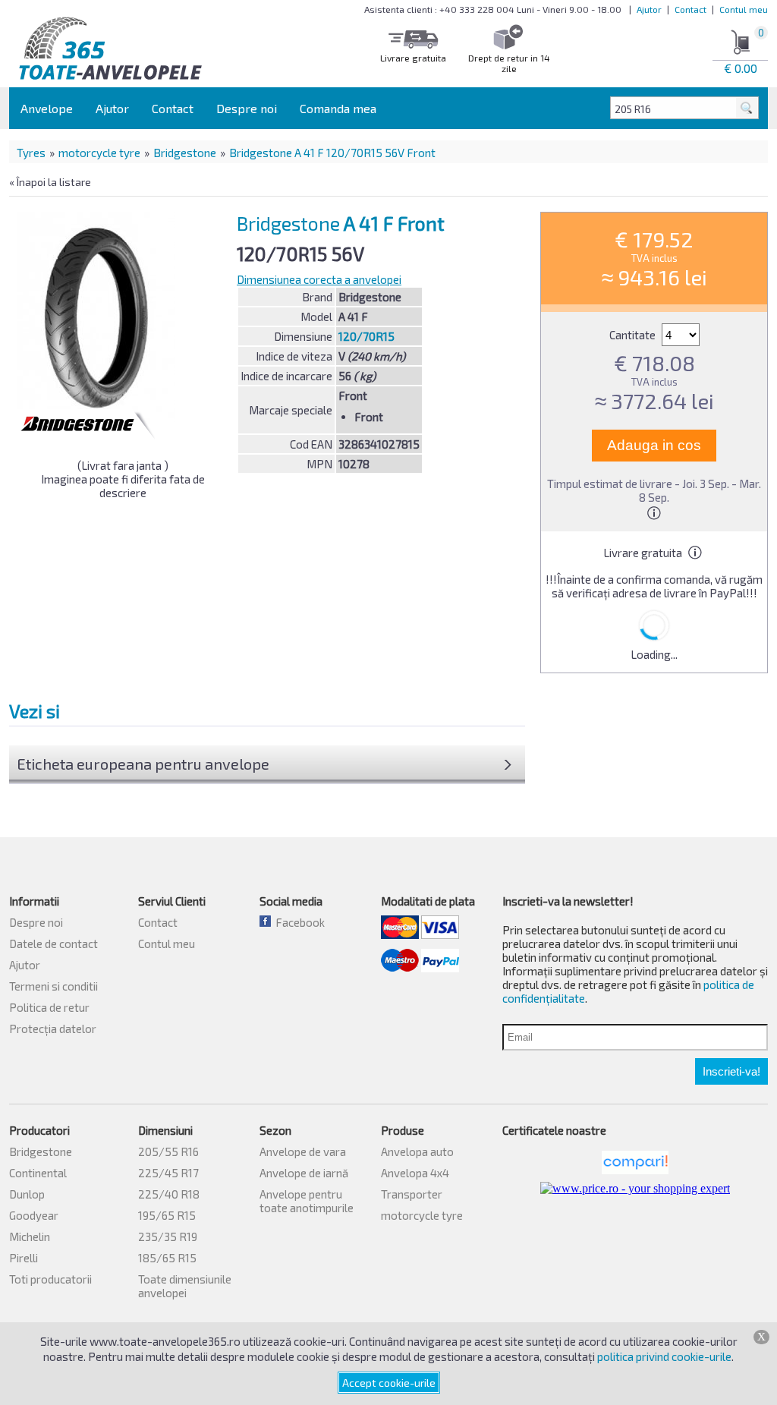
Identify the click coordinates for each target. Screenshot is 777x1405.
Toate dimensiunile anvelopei (184, 1285)
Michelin (29, 1236)
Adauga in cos (654, 445)
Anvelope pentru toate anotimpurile (307, 1200)
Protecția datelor (52, 1028)
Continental (38, 1173)
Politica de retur (49, 1007)
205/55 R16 (168, 1151)
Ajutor (649, 9)
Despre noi (246, 108)
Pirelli (23, 1258)
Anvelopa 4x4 (415, 1173)
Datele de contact (53, 943)
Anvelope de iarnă (304, 1173)
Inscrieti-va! (731, 1071)
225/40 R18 (169, 1194)
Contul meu (743, 9)
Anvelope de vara (303, 1151)
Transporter (411, 1194)
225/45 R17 (168, 1173)
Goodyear (33, 1215)
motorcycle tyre (99, 152)
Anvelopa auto (417, 1151)
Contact (690, 9)
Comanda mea (338, 108)
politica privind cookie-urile (664, 1356)
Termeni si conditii (53, 986)
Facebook (298, 922)
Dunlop (27, 1194)
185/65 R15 (167, 1258)
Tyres (31, 152)
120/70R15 (366, 336)
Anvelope (46, 108)
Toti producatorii (50, 1279)
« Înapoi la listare (50, 181)
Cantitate (633, 335)
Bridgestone (184, 152)
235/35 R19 (167, 1236)
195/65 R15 (167, 1215)
